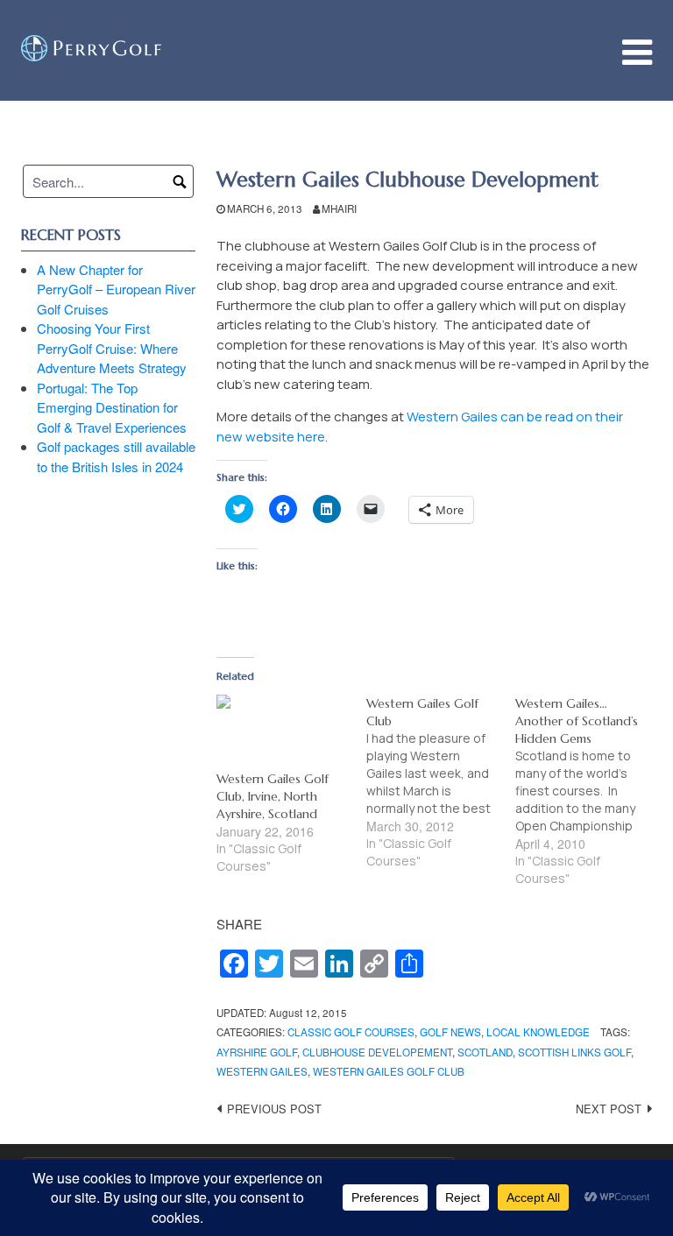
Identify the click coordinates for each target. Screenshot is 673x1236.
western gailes (262, 1071)
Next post (608, 1108)
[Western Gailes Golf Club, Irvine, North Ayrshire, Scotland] (282, 732)
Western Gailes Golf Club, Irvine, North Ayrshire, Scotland (272, 796)
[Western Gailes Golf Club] (440, 782)
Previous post (274, 1108)
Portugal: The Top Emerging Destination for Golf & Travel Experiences (112, 407)
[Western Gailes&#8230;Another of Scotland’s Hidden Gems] (589, 791)
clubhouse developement (377, 1052)
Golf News (450, 1032)
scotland (485, 1052)
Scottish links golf (574, 1052)
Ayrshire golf (256, 1052)
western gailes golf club (388, 1071)
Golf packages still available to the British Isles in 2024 (116, 456)
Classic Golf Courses (350, 1032)
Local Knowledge (538, 1032)
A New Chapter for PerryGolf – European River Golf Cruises (116, 289)
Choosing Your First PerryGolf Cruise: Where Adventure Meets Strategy (112, 348)
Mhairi (339, 208)
